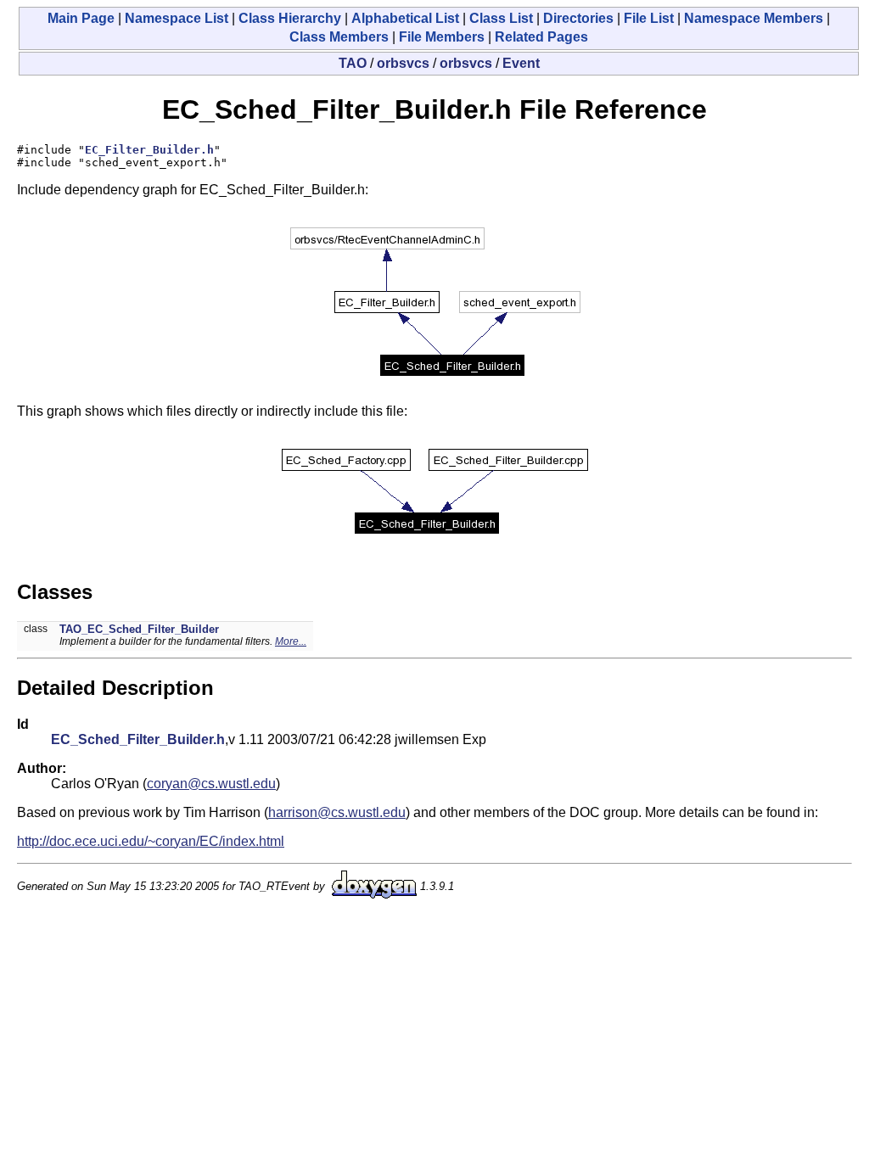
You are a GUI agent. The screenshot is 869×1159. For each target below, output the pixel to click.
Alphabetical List (405, 18)
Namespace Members (753, 18)
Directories (578, 18)
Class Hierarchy (289, 18)
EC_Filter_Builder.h (149, 149)
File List (649, 18)
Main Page (81, 18)
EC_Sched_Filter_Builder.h (138, 739)
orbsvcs (403, 63)
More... (290, 641)
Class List (501, 18)
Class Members (339, 37)
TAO (353, 63)
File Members (442, 37)
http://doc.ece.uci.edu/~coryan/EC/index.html (150, 841)
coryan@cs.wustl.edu (211, 783)
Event (521, 63)
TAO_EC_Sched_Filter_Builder (139, 629)
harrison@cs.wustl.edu (337, 812)
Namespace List (176, 18)
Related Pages (541, 37)
